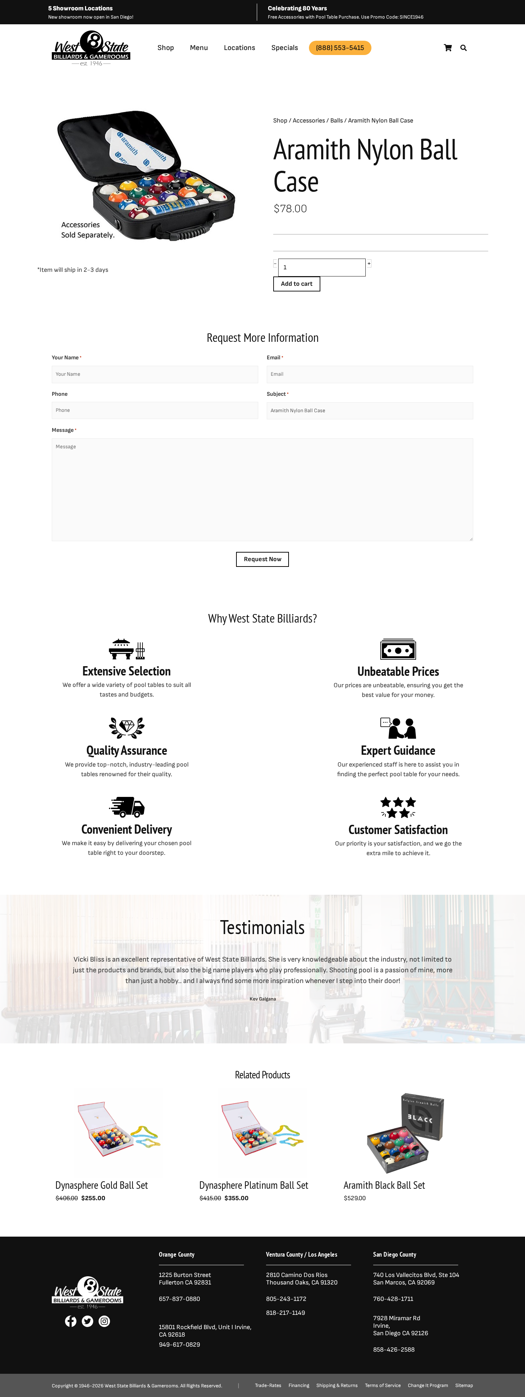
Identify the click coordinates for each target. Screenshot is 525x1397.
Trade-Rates (268, 1385)
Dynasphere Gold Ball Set (101, 1185)
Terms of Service (383, 1385)
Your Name (66, 357)
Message (64, 430)
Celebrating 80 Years (297, 8)
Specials (284, 47)
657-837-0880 (179, 1299)
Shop (166, 47)
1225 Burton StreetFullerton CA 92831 (185, 1278)
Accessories (309, 120)
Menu (199, 47)
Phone (60, 394)
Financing (299, 1385)
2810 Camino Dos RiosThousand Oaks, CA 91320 (302, 1278)
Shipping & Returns (337, 1385)
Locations (239, 47)
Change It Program (428, 1385)
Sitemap (464, 1385)
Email (275, 357)
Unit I (225, 1327)
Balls (336, 120)
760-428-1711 (394, 1299)
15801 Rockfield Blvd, (188, 1327)
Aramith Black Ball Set (384, 1185)
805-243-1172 (286, 1299)
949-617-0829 (179, 1344)
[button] (463, 48)
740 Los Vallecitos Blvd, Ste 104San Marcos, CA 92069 (416, 1278)
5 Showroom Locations (80, 8)
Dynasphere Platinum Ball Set (253, 1185)
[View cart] (448, 48)
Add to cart (296, 284)
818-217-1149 (285, 1313)
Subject (278, 394)
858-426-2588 (394, 1349)
